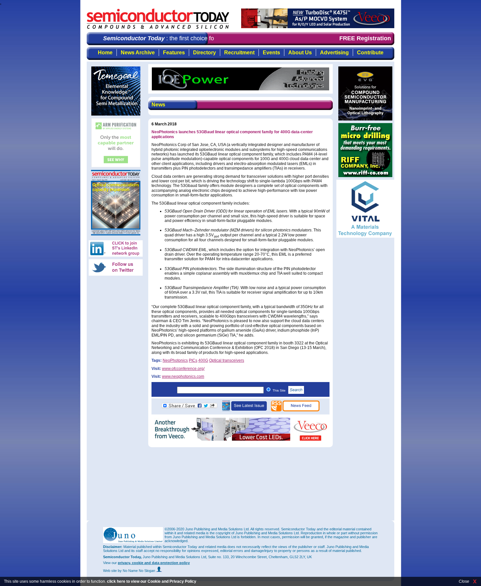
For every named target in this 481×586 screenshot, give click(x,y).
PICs (193, 360)
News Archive (138, 52)
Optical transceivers (226, 360)
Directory (204, 52)
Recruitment (239, 52)
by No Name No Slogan (137, 571)
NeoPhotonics (175, 360)
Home (105, 52)
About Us (300, 52)
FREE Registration (365, 38)
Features (174, 52)
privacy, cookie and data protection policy (154, 563)
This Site (280, 390)
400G (203, 360)
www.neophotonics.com (183, 376)
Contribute (370, 52)
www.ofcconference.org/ (183, 368)
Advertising (334, 52)
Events (271, 52)
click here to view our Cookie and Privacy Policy (151, 581)
